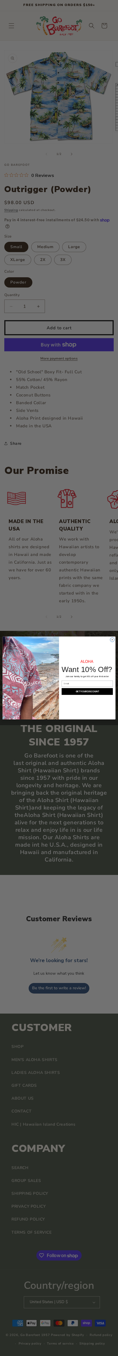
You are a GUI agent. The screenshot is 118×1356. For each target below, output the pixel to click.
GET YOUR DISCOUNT (87, 691)
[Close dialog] (112, 640)
